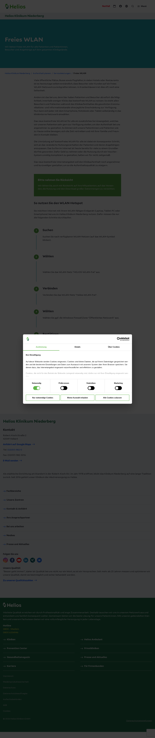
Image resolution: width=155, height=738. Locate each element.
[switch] (63, 388)
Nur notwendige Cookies (42, 398)
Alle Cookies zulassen (112, 398)
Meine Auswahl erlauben (77, 398)
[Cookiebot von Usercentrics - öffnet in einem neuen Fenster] (118, 339)
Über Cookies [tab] (114, 347)
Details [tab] (78, 347)
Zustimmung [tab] (41, 347)
